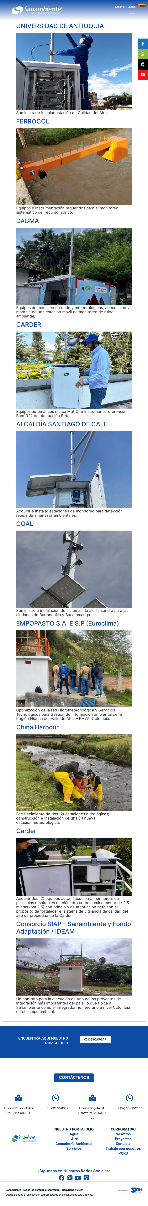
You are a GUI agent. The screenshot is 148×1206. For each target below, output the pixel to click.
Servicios (74, 1148)
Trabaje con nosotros (123, 1148)
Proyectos (123, 1139)
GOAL (24, 523)
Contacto (123, 1143)
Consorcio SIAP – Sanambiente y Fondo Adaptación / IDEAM (73, 927)
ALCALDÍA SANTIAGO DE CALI (60, 424)
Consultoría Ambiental (74, 1143)
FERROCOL (32, 121)
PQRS (123, 1153)
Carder (26, 831)
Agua (74, 1134)
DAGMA (28, 221)
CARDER (28, 324)
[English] (137, 5)
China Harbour (37, 727)
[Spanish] (142, 5)
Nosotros (123, 1134)
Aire (74, 1139)
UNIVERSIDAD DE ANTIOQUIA (60, 26)
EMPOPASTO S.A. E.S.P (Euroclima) (67, 623)
